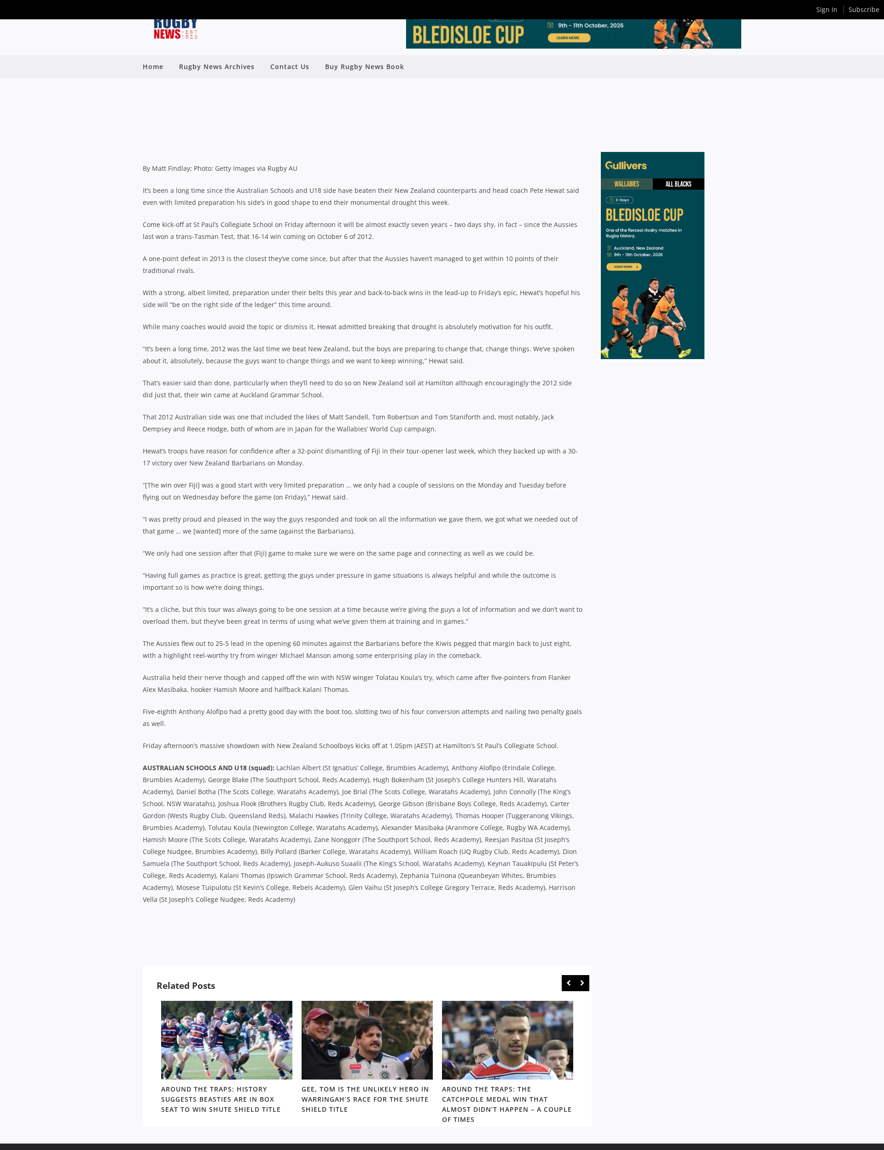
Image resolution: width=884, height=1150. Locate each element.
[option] (226, 1059)
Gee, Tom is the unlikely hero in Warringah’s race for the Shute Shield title (365, 1099)
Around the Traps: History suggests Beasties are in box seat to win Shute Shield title (221, 1099)
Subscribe (864, 9)
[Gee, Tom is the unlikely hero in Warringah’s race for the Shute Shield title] (367, 1040)
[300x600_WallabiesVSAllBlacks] (652, 356)
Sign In (826, 9)
